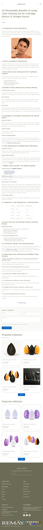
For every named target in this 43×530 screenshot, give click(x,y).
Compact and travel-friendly (9, 170)
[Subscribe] (32, 473)
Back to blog (22, 302)
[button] (2, 4)
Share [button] (4, 22)
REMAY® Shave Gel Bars (8, 526)
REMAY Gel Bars (17, 168)
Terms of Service (26, 496)
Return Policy (25, 489)
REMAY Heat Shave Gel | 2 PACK (9, 359)
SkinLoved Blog (5, 486)
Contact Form (4, 509)
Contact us (4, 499)
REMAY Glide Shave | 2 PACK (9, 424)
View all (21, 394)
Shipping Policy (26, 486)
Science (3, 489)
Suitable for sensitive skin (8, 173)
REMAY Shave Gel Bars (7, 176)
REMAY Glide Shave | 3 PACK (29, 424)
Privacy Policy (25, 494)
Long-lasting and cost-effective (9, 172)
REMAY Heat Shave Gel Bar (13, 142)
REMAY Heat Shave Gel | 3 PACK (30, 359)
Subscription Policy (26, 491)
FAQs (3, 496)
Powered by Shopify (16, 526)
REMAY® (11, 162)
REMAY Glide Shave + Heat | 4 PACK (31, 451)
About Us (3, 491)
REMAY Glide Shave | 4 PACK (9, 451)
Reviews (3, 494)
